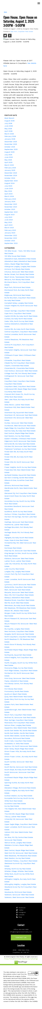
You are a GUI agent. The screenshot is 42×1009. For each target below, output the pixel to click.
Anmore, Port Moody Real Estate (17, 269)
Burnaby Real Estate (12, 300)
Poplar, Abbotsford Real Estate (16, 681)
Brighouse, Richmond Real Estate (17, 295)
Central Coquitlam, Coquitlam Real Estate (20, 332)
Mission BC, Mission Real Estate (16, 611)
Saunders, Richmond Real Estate (17, 738)
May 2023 (8, 222)
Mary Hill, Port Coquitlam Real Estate (19, 595)
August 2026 (9, 121)
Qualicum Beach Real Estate (15, 694)
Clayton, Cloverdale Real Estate (16, 366)
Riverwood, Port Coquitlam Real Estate (19, 723)
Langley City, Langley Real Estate (17, 571)
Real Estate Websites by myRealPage (26, 959)
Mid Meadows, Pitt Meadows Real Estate (20, 608)
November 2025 (10, 144)
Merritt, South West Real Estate (16, 603)
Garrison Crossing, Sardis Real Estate (18, 478)
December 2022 (10, 235)
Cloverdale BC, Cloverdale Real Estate (19, 368)
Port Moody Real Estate (13, 689)
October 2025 (9, 147)
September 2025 (11, 149)
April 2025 (8, 162)
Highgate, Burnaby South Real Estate (18, 538)
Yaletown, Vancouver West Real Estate (19, 895)
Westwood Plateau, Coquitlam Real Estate (20, 861)
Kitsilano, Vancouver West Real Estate (19, 558)
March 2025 (9, 165)
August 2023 (9, 215)
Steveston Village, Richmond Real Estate (20, 788)
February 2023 (10, 230)
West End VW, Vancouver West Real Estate (20, 853)
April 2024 (8, 194)
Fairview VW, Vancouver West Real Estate (20, 446)
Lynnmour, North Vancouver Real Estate (20, 585)
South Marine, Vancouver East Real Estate (20, 767)
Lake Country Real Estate (14, 569)
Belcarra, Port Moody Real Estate (17, 279)
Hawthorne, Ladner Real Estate (16, 525)
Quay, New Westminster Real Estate (18, 697)
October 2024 (9, 178)
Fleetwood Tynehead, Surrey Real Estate (20, 449)
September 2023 (11, 212)
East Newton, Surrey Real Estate (17, 436)
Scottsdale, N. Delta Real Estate (16, 744)
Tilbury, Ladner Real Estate (15, 817)
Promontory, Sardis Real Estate (16, 691)
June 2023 (8, 220)
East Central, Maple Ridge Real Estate (19, 433)
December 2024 (10, 173)
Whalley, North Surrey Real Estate (17, 869)
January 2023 (9, 233)
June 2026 (8, 126)
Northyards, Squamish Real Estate (17, 655)
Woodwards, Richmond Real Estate (18, 892)
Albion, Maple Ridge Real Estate (16, 264)
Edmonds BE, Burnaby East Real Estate (19, 444)
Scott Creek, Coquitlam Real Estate (18, 741)
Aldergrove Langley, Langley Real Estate (20, 266)
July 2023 (8, 217)
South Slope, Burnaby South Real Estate (20, 770)
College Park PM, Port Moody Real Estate (20, 373)
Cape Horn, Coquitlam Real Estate (21, 31)
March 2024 (9, 196)
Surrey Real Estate (11, 806)
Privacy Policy (8, 959)
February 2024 (10, 199)
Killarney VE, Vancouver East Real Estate (20, 551)
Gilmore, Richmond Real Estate (16, 485)
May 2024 (8, 191)
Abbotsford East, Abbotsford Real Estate (20, 259)
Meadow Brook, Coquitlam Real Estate (19, 600)
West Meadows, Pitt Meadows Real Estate (20, 856)
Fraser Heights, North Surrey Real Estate (20, 467)
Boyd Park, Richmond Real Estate (17, 287)
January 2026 (9, 139)
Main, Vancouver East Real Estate (17, 590)
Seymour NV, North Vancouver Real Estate (20, 746)
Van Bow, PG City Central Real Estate (18, 837)
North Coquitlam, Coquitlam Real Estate (20, 637)
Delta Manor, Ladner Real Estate (17, 405)
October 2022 (9, 241)
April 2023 (8, 225)
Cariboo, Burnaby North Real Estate (18, 319)
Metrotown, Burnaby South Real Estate (19, 605)
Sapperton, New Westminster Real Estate (20, 728)
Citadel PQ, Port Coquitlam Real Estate (19, 363)
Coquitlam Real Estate (13, 384)
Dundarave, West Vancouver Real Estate (20, 426)
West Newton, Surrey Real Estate (17, 858)
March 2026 (9, 134)
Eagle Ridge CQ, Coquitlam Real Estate (19, 428)
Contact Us (21, 937)
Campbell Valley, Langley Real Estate (18, 303)
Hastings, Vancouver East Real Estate (18, 522)
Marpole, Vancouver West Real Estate (18, 592)
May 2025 (8, 160)
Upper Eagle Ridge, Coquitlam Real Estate (20, 824)
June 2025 (8, 157)
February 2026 (10, 136)
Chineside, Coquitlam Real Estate (17, 360)
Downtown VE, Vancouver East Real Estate (20, 415)
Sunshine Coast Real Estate (15, 803)
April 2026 (8, 131)
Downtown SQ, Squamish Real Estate (18, 412)
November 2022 (10, 238)
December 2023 (10, 204)
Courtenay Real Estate (13, 392)
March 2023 (9, 228)
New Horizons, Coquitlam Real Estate (19, 631)
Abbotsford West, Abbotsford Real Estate (20, 261)
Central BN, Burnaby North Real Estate (19, 329)
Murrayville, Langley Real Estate (17, 629)
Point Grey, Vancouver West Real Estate (19, 678)
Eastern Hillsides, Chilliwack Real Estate (20, 439)
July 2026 (8, 123)
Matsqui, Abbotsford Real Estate (17, 598)
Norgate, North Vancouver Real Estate (19, 634)
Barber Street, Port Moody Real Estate (19, 274)
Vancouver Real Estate (13, 840)
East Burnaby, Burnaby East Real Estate (19, 431)
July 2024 (8, 186)
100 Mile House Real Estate (15, 256)
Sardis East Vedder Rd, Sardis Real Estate (20, 730)
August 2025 (9, 152)
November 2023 (10, 207)
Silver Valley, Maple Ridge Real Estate (18, 749)
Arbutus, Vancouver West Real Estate (19, 272)
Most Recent (9, 118)
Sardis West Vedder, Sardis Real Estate (19, 736)
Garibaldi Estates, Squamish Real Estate (20, 475)
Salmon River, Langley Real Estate (17, 725)
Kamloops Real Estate (13, 548)
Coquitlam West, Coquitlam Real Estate (19, 386)
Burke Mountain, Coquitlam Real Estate (19, 298)
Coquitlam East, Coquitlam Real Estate (19, 381)
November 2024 (10, 175)
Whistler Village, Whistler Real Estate (18, 871)
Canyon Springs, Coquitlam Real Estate (19, 311)
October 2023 (9, 209)
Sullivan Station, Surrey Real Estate (18, 796)
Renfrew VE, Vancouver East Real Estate (20, 717)
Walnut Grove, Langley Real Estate (17, 843)
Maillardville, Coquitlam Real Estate (18, 587)
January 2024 (9, 201)
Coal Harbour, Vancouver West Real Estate (20, 371)
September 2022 (11, 243)
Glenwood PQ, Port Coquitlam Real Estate (20, 493)
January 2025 (9, 170)
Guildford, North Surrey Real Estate (18, 511)
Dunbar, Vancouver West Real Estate (18, 423)
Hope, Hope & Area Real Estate (16, 540)
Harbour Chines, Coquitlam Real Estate (19, 514)
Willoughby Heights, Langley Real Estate (20, 884)
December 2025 (10, 142)
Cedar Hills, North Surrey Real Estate (19, 321)
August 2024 (9, 183)
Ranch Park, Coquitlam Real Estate (18, 715)
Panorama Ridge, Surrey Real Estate (18, 668)
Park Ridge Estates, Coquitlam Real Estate (20, 670)
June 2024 (8, 188)
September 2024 (11, 181)
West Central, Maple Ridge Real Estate (19, 850)
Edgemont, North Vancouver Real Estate (20, 441)
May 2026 (8, 129)
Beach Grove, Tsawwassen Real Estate (19, 277)
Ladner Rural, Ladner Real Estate (17, 561)
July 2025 (8, 155)
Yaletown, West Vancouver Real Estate (19, 897)
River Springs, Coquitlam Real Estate (18, 720)
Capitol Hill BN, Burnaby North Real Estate (20, 316)
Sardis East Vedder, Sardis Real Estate (19, 733)
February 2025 (10, 168)
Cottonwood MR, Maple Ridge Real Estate (20, 389)
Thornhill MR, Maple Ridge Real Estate (19, 814)
